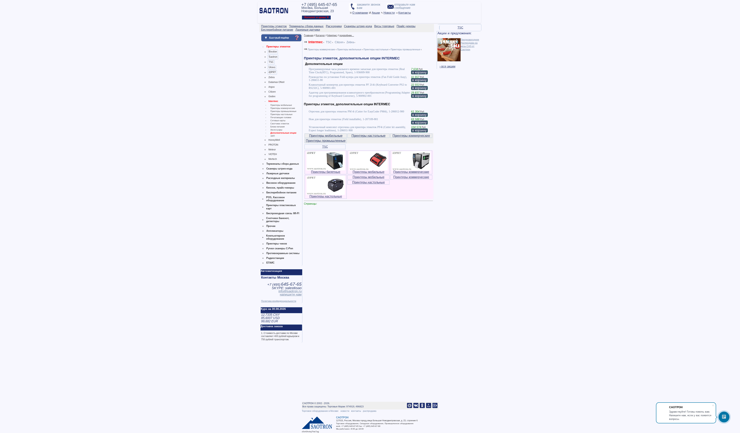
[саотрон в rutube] (435, 407)
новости (345, 411)
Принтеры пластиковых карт (281, 207)
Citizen (272, 91)
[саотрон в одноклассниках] (422, 407)
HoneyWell (274, 140)
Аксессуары (276, 130)
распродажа (369, 411)
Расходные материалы (280, 178)
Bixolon (273, 51)
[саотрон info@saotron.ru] (409, 407)
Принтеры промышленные (283, 111)
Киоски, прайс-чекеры (280, 187)
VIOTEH (272, 154)
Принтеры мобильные (281, 105)
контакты (356, 411)
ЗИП (272, 136)
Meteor (272, 149)
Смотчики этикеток (279, 123)
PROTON (273, 144)
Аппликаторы (274, 230)
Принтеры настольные (281, 114)
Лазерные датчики (277, 173)
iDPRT (272, 72)
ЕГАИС (270, 262)
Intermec (273, 101)
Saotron (273, 56)
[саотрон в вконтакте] (416, 407)
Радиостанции (275, 258)
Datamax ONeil (276, 82)
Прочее (270, 226)
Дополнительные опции (283, 133)
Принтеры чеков (276, 243)
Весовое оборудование (280, 182)
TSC (271, 62)
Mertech (272, 159)
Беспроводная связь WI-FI (282, 213)
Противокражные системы (282, 253)
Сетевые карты (277, 120)
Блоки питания (277, 127)
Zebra (271, 77)
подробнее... (346, 35)
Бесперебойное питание (281, 192)
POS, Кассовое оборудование (275, 199)
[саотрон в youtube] (428, 407)
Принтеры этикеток (278, 46)
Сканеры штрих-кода (279, 168)
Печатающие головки (280, 117)
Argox (271, 87)
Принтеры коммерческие (282, 108)
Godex (271, 96)
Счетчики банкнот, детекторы (277, 220)
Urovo (272, 67)
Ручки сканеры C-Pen (279, 248)
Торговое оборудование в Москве (320, 411)
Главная (308, 35)
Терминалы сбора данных (282, 163)
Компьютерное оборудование (275, 237)
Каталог (320, 35)
